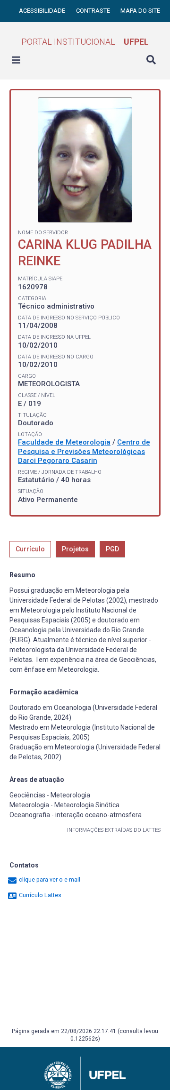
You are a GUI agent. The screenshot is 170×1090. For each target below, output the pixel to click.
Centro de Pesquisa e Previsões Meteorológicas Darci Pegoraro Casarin (84, 451)
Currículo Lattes (39, 895)
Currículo (30, 549)
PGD (112, 549)
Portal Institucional (85, 42)
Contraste (93, 10)
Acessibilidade (43, 10)
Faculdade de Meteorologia (64, 442)
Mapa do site (140, 10)
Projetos (75, 549)
